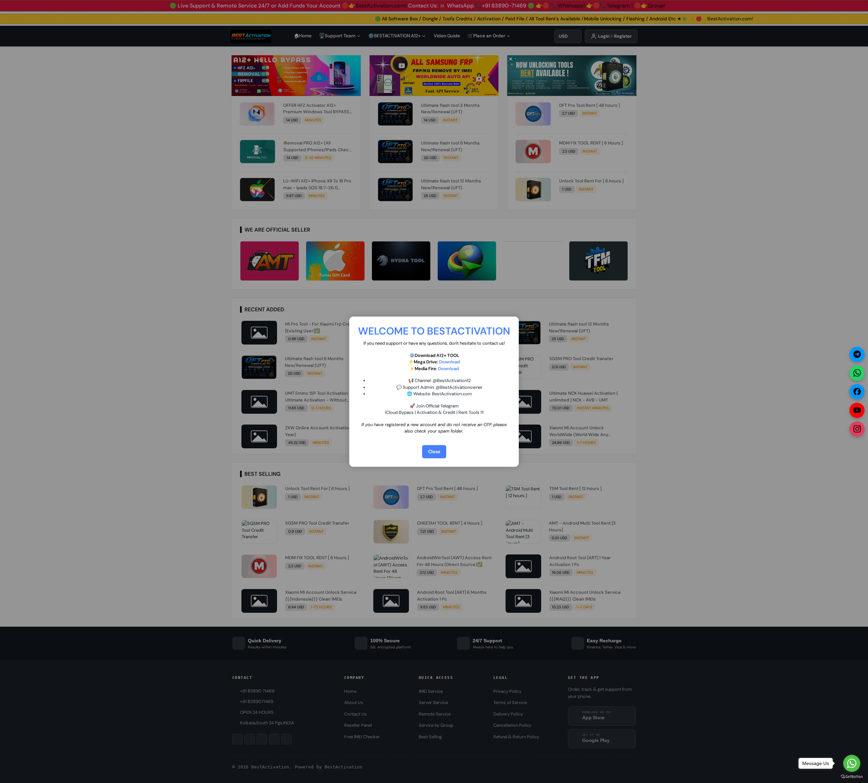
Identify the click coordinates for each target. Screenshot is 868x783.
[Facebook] (857, 391)
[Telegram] (857, 354)
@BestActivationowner (459, 387)
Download (449, 362)
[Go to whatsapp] (851, 763)
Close (434, 451)
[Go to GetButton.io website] (852, 776)
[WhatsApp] (857, 372)
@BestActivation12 (452, 380)
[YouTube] (857, 410)
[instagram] (857, 428)
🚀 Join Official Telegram (434, 406)
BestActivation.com (452, 393)
